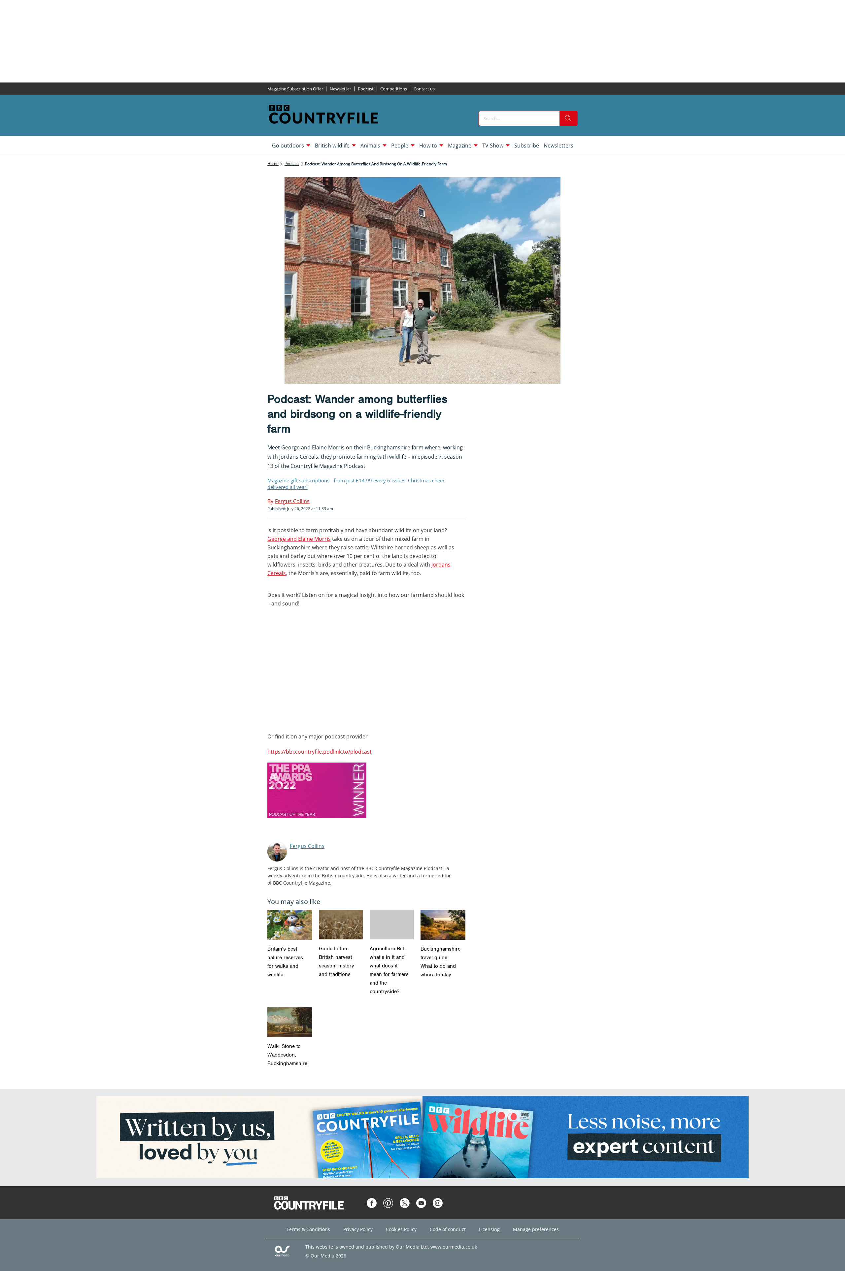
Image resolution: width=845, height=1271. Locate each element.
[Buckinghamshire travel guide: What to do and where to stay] (443, 925)
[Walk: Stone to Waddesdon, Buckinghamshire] (289, 1022)
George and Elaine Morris (299, 538)
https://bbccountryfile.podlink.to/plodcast (319, 751)
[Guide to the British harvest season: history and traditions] (341, 924)
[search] (568, 118)
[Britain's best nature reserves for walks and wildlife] (289, 925)
